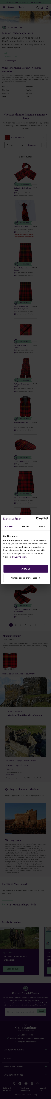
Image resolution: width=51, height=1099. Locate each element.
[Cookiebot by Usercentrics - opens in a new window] (36, 519)
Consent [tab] (9, 526)
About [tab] (42, 526)
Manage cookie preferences (24, 578)
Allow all (25, 569)
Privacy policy (19, 557)
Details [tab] (25, 526)
